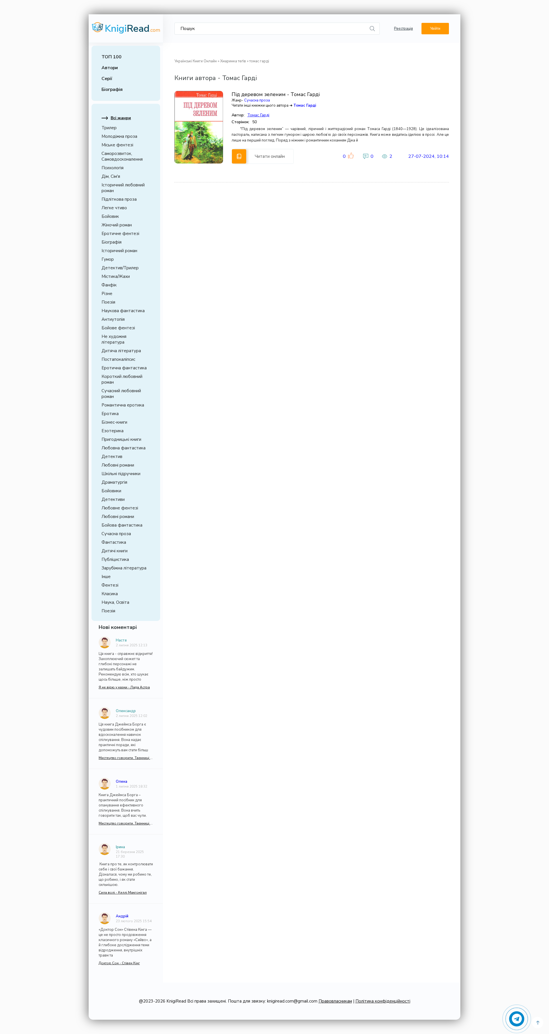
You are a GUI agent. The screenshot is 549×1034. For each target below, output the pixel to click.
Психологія (113, 168)
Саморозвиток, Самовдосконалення (122, 156)
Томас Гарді (304, 105)
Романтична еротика (123, 405)
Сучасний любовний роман (121, 393)
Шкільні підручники (121, 474)
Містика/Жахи (116, 276)
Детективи (113, 499)
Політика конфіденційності (382, 1001)
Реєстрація (403, 28)
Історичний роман (119, 251)
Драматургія (114, 482)
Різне (107, 293)
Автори (110, 68)
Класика (110, 594)
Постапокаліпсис (118, 359)
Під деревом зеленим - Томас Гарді (276, 94)
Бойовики (111, 491)
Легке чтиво (114, 208)
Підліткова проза (119, 199)
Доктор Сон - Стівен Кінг (119, 963)
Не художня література (114, 339)
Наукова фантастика (123, 311)
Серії (107, 78)
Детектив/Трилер (120, 268)
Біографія (112, 89)
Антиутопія (113, 319)
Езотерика (113, 431)
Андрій (122, 916)
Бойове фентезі (118, 328)
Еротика (110, 414)
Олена (121, 781)
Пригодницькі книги (121, 439)
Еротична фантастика (124, 368)
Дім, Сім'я (111, 176)
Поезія (108, 302)
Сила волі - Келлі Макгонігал (123, 892)
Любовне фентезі (120, 508)
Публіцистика (115, 559)
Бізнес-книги (114, 422)
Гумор (108, 259)
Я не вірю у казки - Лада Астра (124, 687)
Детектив (112, 456)
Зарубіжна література (124, 568)
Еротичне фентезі (120, 233)
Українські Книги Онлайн (195, 61)
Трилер (109, 128)
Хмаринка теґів (233, 61)
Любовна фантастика (124, 448)
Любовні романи (118, 465)
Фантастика (114, 542)
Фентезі (110, 585)
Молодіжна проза (119, 136)
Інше (106, 576)
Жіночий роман (117, 225)
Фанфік (109, 285)
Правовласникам (335, 1001)
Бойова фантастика (122, 525)
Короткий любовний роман (122, 379)
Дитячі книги (115, 551)
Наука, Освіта (115, 602)
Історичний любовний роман (123, 188)
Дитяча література (121, 351)
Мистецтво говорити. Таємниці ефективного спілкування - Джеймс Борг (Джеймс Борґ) (126, 758)
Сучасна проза (116, 534)
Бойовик (110, 216)
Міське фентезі (117, 145)
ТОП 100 (112, 57)
